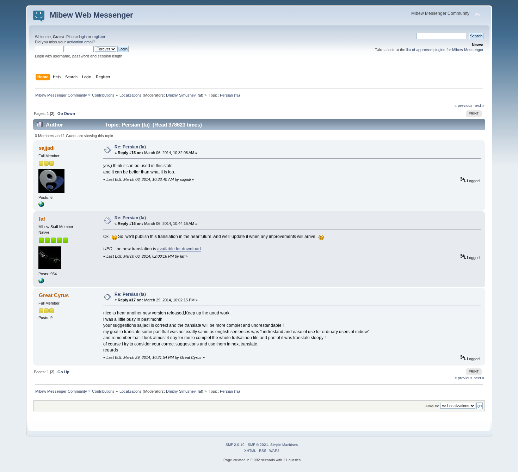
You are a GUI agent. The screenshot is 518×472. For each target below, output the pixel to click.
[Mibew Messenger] (41, 282)
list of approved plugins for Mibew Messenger (444, 50)
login (83, 37)
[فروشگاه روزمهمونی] (41, 205)
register (98, 37)
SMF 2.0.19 (235, 445)
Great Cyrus (54, 295)
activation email (80, 42)
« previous (464, 105)
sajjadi (47, 148)
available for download (179, 248)
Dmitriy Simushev (181, 95)
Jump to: (432, 406)
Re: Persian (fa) (130, 147)
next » (479, 105)
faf (200, 95)
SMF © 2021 (258, 445)
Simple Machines (284, 445)
